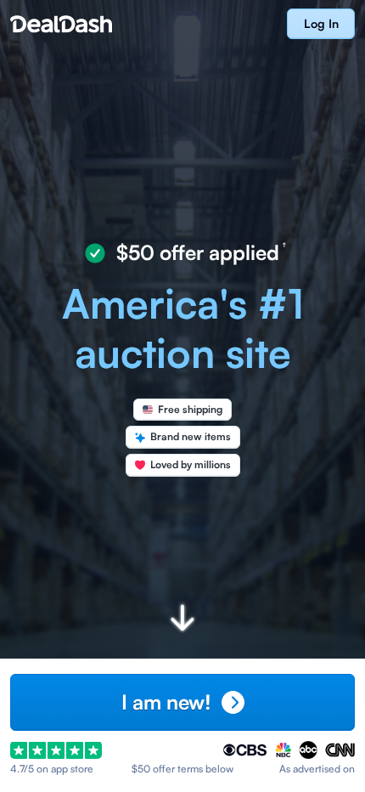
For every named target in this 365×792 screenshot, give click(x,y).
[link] (321, 23)
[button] (182, 702)
